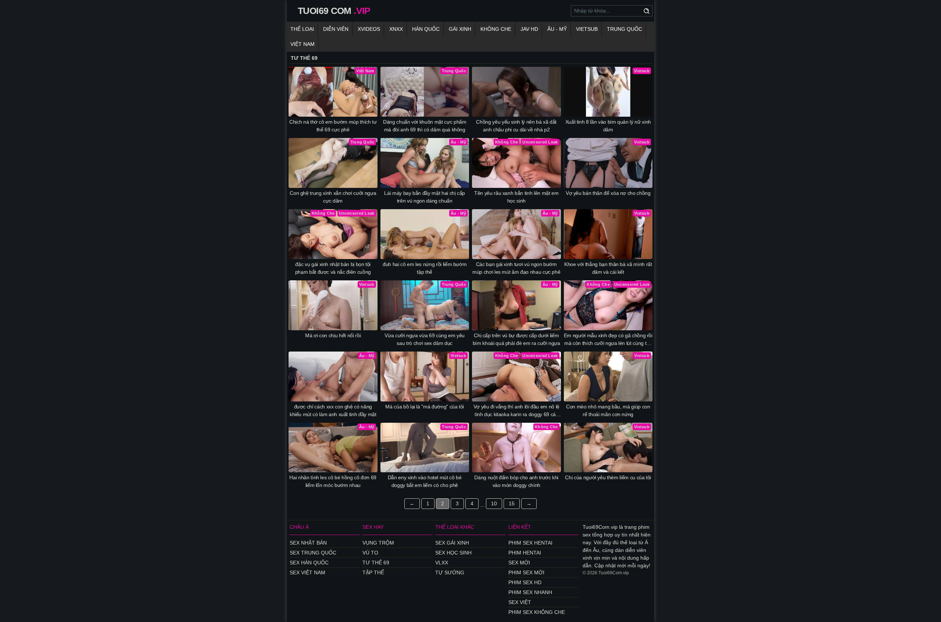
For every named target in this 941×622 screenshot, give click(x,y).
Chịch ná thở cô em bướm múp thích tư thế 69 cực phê (332, 125)
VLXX (441, 562)
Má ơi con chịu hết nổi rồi (333, 335)
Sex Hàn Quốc (309, 562)
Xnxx (396, 29)
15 (512, 503)
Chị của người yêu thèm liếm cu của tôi (608, 477)
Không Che (495, 29)
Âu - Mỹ (557, 29)
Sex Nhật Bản (308, 543)
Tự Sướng (449, 572)
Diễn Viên (335, 29)
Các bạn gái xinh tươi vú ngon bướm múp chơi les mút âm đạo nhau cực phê (516, 268)
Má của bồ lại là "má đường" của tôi (424, 407)
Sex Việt (519, 602)
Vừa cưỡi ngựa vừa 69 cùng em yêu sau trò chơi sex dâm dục (424, 339)
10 (494, 503)
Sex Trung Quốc (313, 553)
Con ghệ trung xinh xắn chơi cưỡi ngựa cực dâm (333, 197)
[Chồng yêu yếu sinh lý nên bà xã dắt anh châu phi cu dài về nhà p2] (516, 92)
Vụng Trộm (378, 543)
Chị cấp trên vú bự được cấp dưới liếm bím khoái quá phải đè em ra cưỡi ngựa (516, 339)
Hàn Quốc (426, 29)
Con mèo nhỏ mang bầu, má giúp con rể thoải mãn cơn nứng (608, 410)
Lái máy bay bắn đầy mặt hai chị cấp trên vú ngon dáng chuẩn (424, 197)
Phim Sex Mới (526, 572)
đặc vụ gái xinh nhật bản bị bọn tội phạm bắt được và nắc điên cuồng (333, 268)
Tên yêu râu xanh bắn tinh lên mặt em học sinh (516, 197)
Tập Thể (373, 572)
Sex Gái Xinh (452, 543)
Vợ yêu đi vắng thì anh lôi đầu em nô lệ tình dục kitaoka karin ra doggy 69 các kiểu (516, 411)
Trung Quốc (624, 29)
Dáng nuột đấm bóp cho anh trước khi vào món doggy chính (516, 481)
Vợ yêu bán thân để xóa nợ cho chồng (608, 193)
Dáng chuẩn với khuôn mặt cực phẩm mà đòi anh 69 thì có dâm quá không (424, 125)
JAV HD (529, 29)
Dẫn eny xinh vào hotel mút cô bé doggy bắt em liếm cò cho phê (425, 481)
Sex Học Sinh (453, 553)
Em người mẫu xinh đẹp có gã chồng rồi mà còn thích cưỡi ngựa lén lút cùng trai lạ (608, 339)
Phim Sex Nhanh (530, 592)
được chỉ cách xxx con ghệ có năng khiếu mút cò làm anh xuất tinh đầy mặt (333, 410)
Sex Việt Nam (307, 572)
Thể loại (302, 29)
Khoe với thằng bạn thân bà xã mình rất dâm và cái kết (608, 268)
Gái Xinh (460, 29)
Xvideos (369, 29)
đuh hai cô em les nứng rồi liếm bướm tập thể (424, 268)
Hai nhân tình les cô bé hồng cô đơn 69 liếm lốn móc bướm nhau (332, 481)
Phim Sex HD (524, 582)
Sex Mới (519, 562)
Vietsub (587, 29)
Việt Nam (302, 44)
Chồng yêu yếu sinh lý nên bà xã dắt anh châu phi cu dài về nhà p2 (516, 125)
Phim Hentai (524, 553)
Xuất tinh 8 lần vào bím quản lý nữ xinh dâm (608, 125)
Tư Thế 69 (375, 562)
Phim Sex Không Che (536, 612)
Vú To (370, 553)
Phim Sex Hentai (530, 543)
